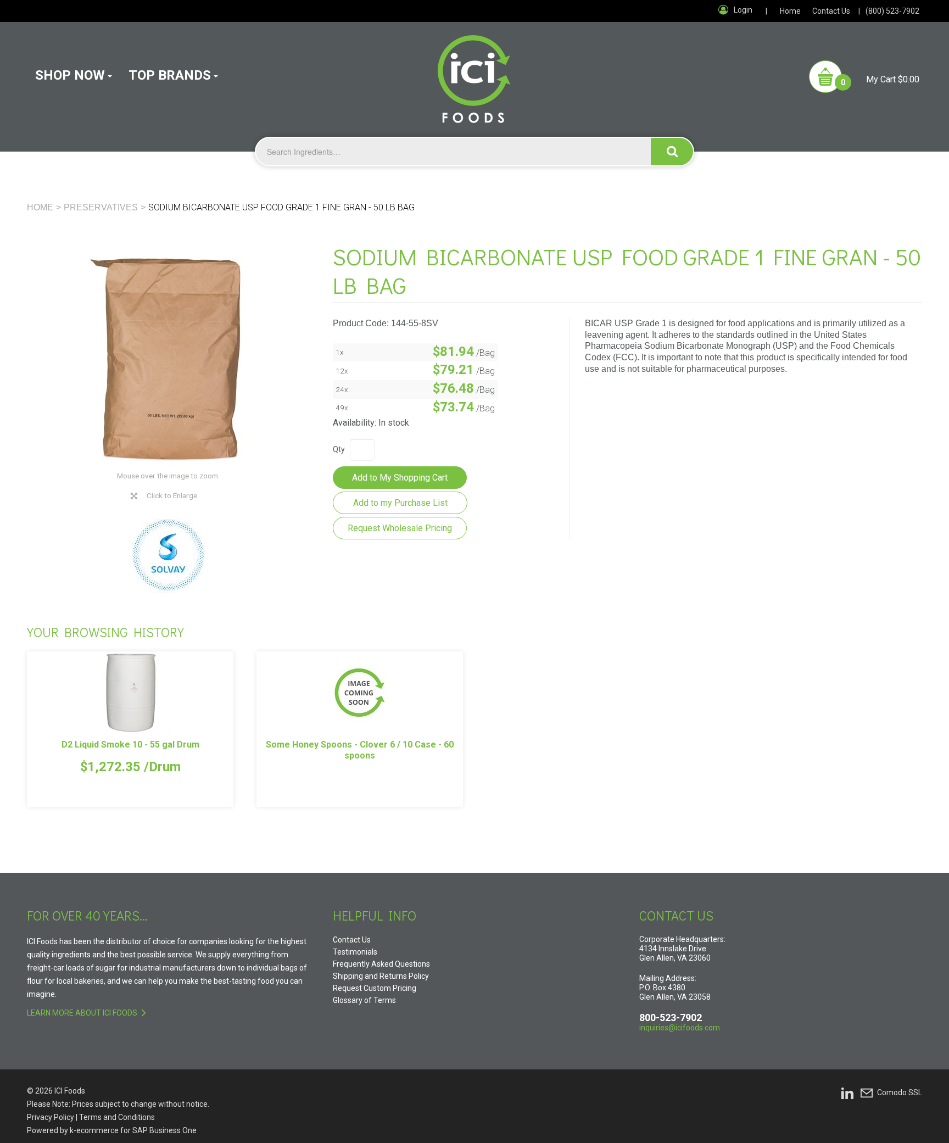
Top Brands (170, 75)
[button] (864, 76)
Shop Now (70, 75)
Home (790, 11)
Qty (339, 449)
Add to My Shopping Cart (400, 477)
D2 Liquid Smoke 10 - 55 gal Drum (130, 744)
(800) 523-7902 (892, 11)
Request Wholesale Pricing (400, 528)
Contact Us (831, 11)
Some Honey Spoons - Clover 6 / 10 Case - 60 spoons (360, 750)
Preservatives (101, 207)
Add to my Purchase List (400, 503)
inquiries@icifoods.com (679, 1027)
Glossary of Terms (364, 1000)
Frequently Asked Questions (381, 964)
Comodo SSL (899, 1092)
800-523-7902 (670, 1017)
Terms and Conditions (117, 1117)
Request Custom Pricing (374, 988)
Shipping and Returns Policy (381, 976)
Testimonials (355, 951)
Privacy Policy (50, 1117)
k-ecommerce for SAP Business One (133, 1130)
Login (743, 9)
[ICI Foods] (474, 72)
